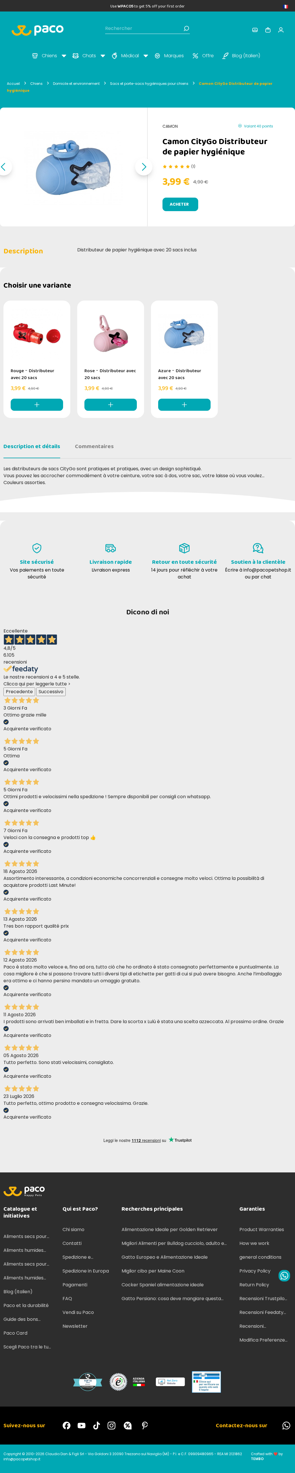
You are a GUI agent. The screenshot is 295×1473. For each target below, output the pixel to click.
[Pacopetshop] (67, 1426)
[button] (143, 166)
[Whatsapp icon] (284, 1275)
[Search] (186, 28)
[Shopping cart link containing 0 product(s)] (267, 29)
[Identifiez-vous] (255, 30)
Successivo (51, 691)
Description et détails (31, 446)
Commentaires (94, 446)
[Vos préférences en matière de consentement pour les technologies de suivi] (284, 1462)
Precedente (19, 691)
